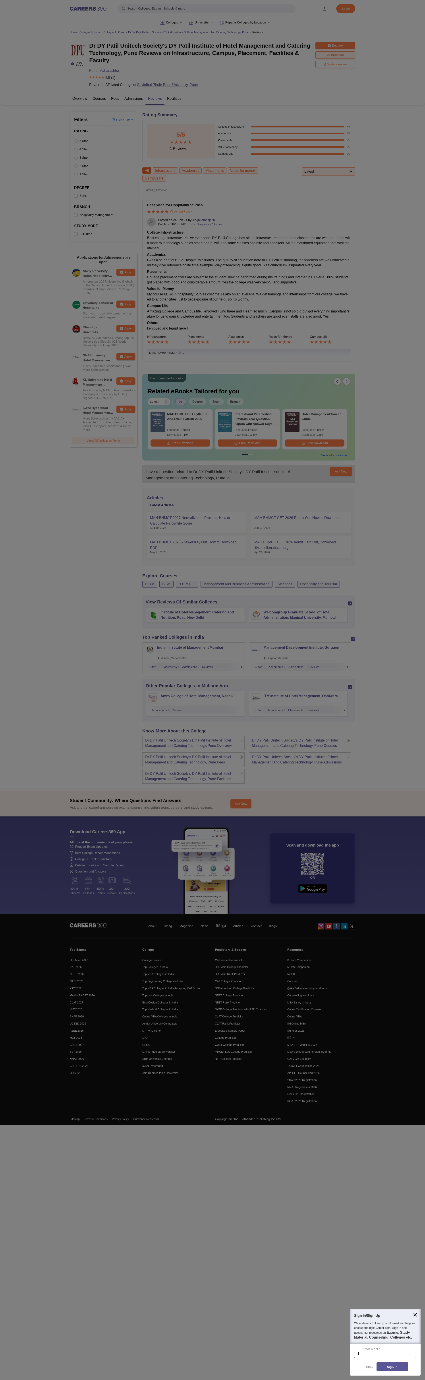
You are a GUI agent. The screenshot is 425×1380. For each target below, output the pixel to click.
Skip (369, 1367)
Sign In (392, 1367)
